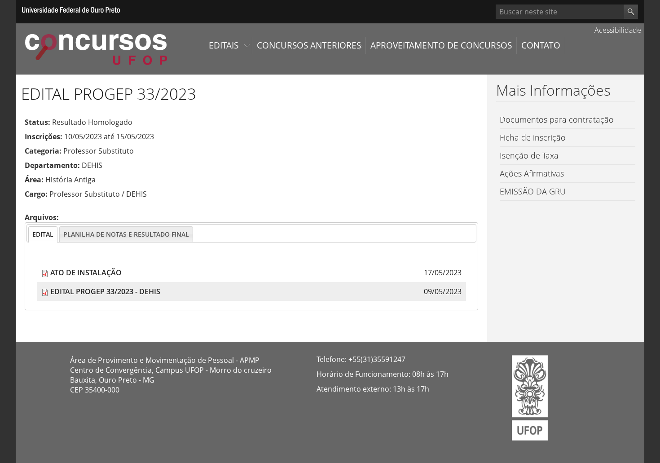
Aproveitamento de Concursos (441, 45)
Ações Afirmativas (532, 173)
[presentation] (43, 234)
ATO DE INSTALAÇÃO (86, 273)
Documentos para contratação (557, 119)
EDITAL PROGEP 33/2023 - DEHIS (105, 291)
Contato (540, 45)
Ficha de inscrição (533, 137)
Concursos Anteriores (309, 45)
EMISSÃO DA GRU (533, 191)
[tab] (42, 234)
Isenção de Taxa (529, 155)
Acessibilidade (617, 30)
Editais (223, 45)
